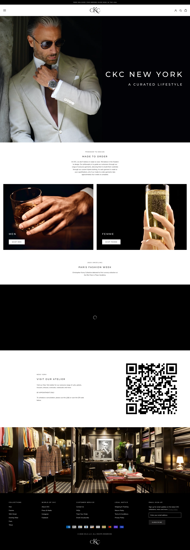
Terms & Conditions (121, 514)
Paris (10, 521)
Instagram (45, 514)
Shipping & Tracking (121, 507)
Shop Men (17, 242)
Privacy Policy (119, 518)
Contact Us (80, 507)
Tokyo (11, 525)
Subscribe (157, 522)
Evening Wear (13, 518)
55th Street (13, 514)
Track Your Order (82, 514)
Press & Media (47, 510)
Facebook (45, 518)
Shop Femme (111, 242)
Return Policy (119, 510)
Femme (11, 510)
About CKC (45, 507)
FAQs (78, 510)
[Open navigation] (4, 10)
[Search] (181, 10)
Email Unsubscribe (82, 518)
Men (10, 507)
